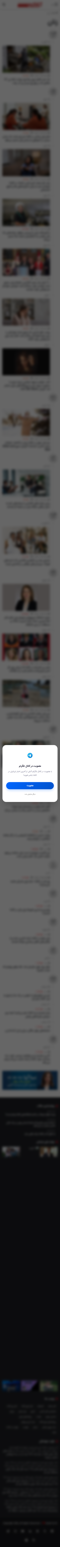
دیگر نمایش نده (30, 794)
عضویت (30, 786)
